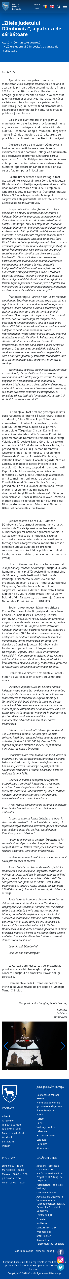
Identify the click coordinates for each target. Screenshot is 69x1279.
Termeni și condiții (44, 1250)
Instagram (8, 1141)
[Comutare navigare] (64, 6)
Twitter (6, 1145)
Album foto (43, 1148)
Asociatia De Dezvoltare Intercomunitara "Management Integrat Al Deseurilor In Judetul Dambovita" (51, 1203)
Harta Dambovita (46, 1135)
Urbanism (42, 1131)
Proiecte (41, 1219)
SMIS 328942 (44, 1236)
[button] (58, 6)
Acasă (5, 42)
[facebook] (60, 1252)
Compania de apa (46, 1192)
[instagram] (60, 1259)
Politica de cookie (23, 1250)
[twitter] (60, 1267)
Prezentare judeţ (46, 1110)
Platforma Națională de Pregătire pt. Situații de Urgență (50, 1177)
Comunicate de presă (27, 42)
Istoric (40, 1114)
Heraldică (42, 1143)
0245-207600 (14, 1124)
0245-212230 (14, 1129)
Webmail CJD (44, 1231)
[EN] (52, 6)
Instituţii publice (46, 1127)
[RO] (45, 6)
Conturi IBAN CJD (46, 1227)
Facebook (7, 1137)
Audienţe (42, 1223)
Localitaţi (42, 1139)
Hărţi (39, 1122)
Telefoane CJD (44, 1215)
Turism (40, 1118)
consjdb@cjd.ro (18, 1133)
